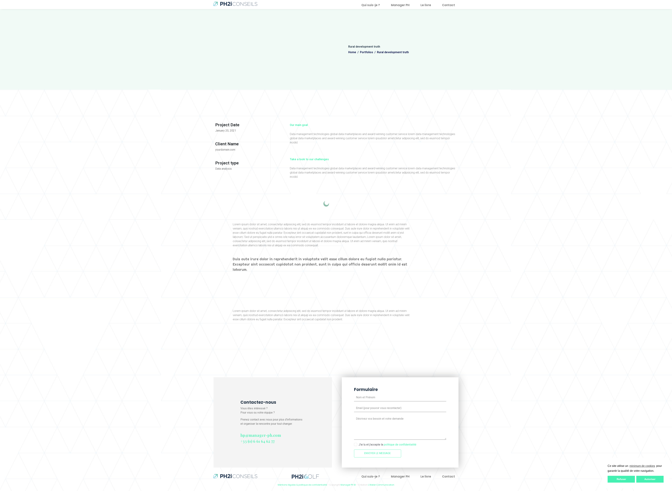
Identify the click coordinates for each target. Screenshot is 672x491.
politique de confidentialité (400, 444)
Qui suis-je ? (370, 5)
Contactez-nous (258, 402)
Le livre (426, 5)
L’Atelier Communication (381, 484)
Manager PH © (348, 484)
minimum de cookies (642, 465)
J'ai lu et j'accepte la (387, 444)
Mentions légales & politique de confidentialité (302, 484)
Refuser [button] (621, 479)
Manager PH (400, 5)
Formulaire (366, 389)
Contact (448, 5)
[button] (655, 471)
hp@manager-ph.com (260, 435)
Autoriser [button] (649, 479)
